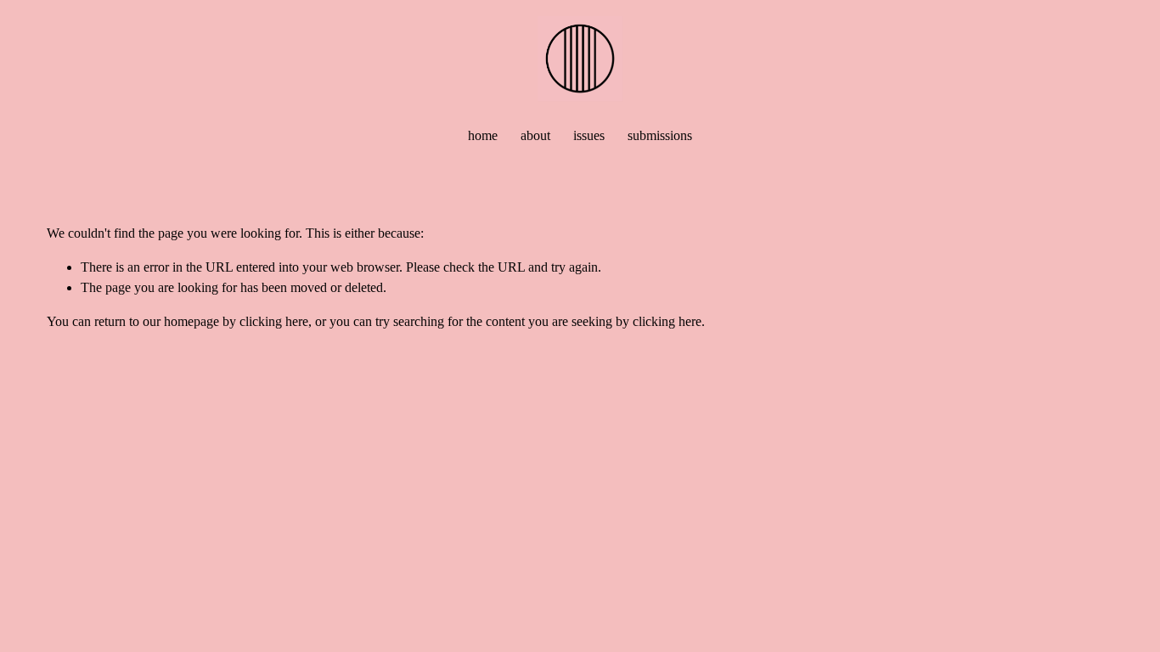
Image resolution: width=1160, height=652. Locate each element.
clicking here (273, 321)
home (483, 135)
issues (589, 135)
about (535, 135)
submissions (660, 135)
